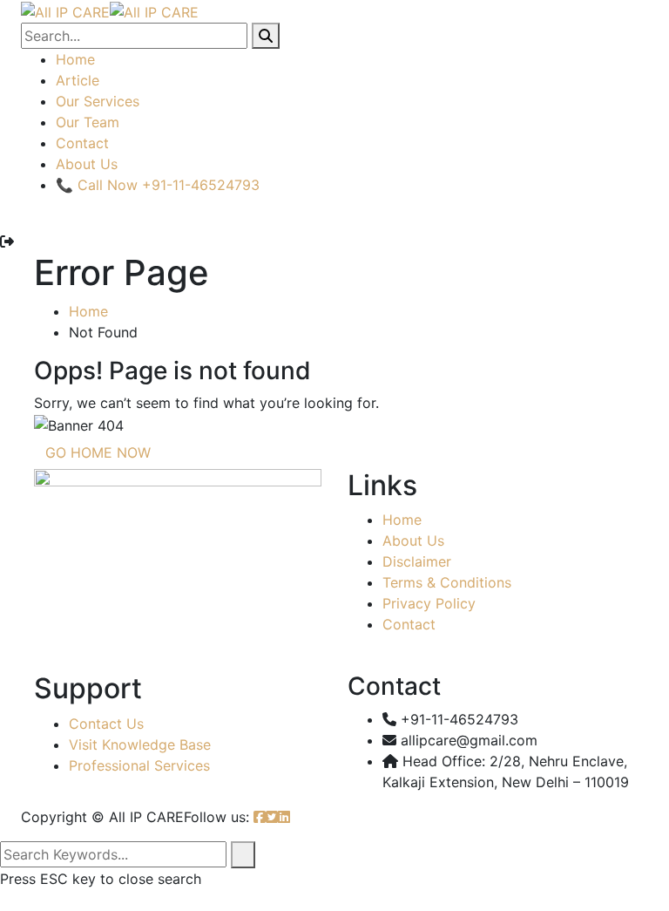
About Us (87, 164)
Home (75, 59)
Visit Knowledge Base (140, 744)
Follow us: (216, 817)
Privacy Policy (429, 603)
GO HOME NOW (98, 452)
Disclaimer (416, 561)
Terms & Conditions (446, 582)
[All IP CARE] (65, 10)
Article (77, 80)
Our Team (87, 122)
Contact (82, 143)
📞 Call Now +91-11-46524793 (158, 185)
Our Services (97, 101)
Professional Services (139, 765)
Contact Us (106, 723)
